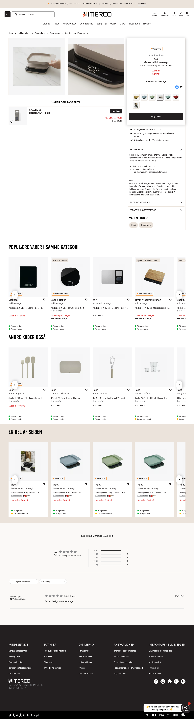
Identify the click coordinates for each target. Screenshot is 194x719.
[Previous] (15, 295)
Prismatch (48, 656)
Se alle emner (14, 673)
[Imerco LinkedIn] (183, 681)
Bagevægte (55, 33)
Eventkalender (155, 673)
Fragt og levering (16, 662)
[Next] (179, 295)
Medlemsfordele (156, 656)
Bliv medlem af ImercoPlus (160, 651)
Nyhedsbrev (154, 668)
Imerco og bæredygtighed (125, 651)
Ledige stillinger (85, 662)
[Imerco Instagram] (162, 681)
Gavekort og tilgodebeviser (20, 668)
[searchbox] (24, 581)
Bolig (99, 23)
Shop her (142, 3)
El (106, 23)
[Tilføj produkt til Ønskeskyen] (177, 87)
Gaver (123, 23)
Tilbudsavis (48, 662)
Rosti (133, 225)
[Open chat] (8, 14)
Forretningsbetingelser (123, 662)
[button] (156, 59)
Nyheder (147, 23)
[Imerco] (97, 14)
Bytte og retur (14, 656)
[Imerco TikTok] (169, 681)
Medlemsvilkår (155, 662)
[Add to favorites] (12, 122)
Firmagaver (83, 651)
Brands (46, 23)
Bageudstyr (40, 33)
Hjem (11, 33)
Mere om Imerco (86, 673)
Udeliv (113, 23)
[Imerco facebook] (156, 681)
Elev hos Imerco (85, 656)
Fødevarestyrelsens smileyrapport (128, 668)
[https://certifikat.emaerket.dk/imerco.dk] (183, 715)
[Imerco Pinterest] (176, 681)
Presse (82, 668)
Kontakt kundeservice (18, 651)
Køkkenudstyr (69, 23)
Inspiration (134, 23)
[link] (110, 565)
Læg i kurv (116, 111)
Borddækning (86, 23)
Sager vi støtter (120, 673)
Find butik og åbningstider (55, 651)
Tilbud (56, 23)
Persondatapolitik (121, 656)
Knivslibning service (52, 668)
